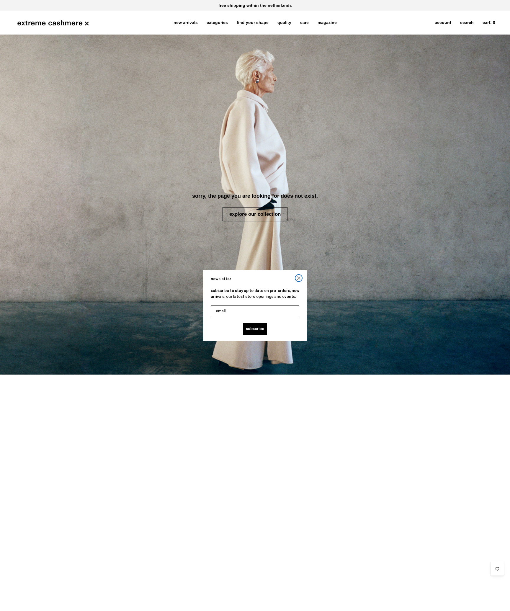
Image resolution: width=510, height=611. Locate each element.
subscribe (255, 329)
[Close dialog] (298, 278)
